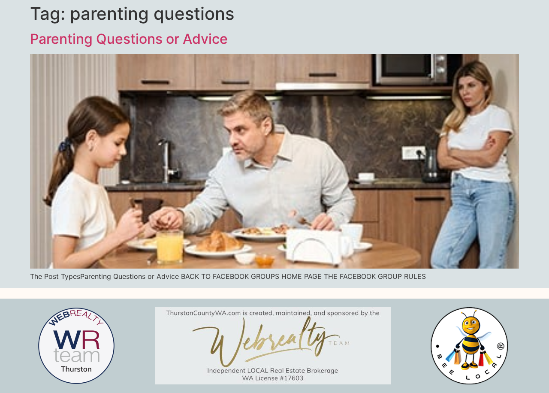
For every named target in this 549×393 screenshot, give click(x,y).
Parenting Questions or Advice (129, 38)
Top (528, 372)
